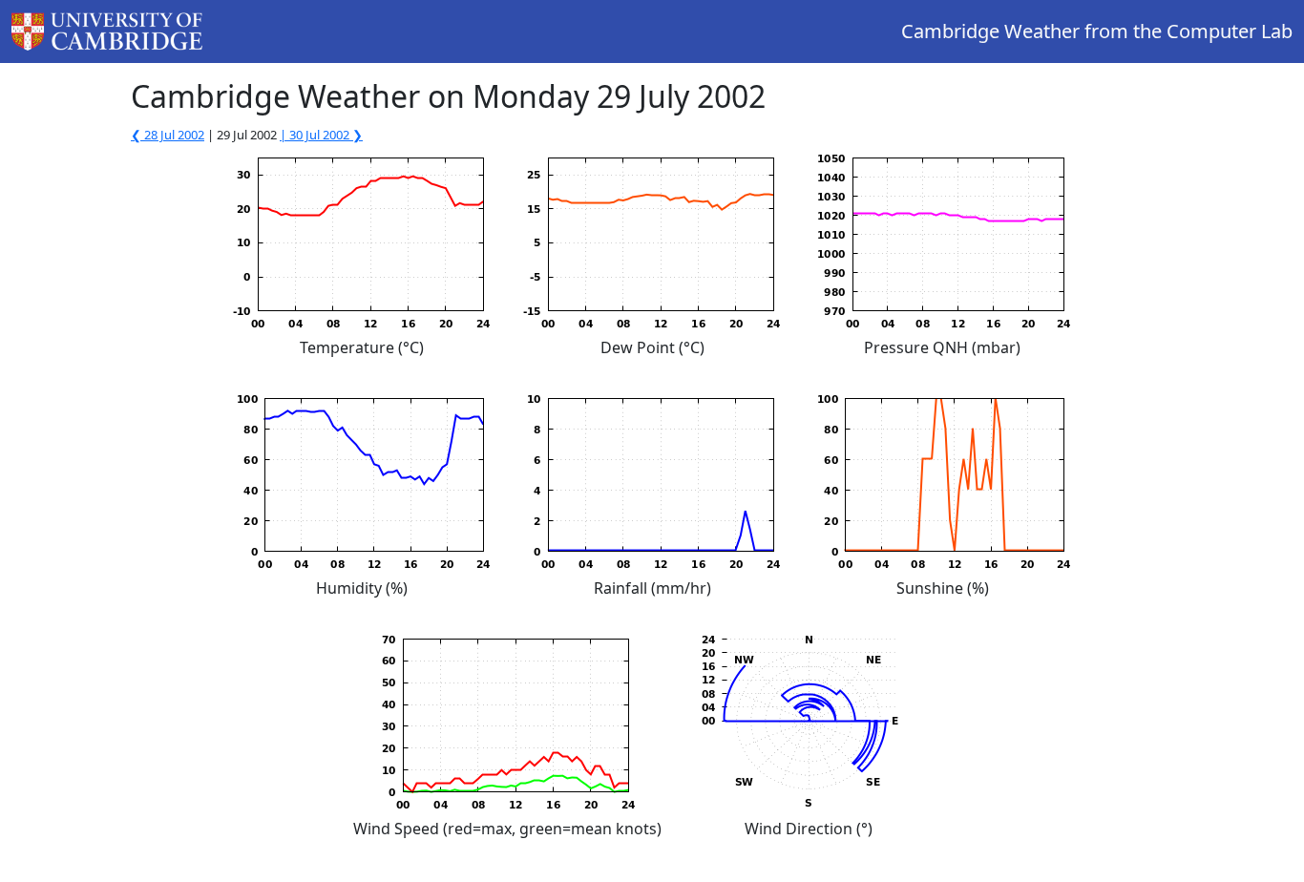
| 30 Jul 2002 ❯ (321, 134)
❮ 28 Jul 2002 (167, 134)
